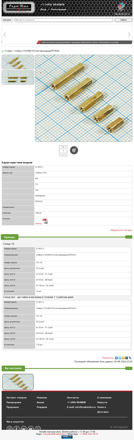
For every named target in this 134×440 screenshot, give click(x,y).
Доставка (103, 412)
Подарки (42, 407)
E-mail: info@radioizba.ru (81, 407)
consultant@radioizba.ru (55, 434)
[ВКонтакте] (116, 357)
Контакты (73, 397)
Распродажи (14, 402)
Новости (102, 402)
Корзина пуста (121, 13)
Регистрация (58, 9)
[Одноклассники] (123, 357)
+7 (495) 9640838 (52, 4)
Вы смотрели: (13, 368)
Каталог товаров (16, 397)
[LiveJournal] (130, 357)
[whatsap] (38, 429)
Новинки (42, 397)
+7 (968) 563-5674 (88, 434)
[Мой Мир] (126, 357)
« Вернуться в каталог (121, 230)
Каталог (7, 20)
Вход (43, 9)
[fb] (17, 429)
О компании (104, 397)
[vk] (24, 429)
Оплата (101, 407)
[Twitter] (120, 357)
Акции (40, 402)
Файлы (38, 223)
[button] (4, 34)
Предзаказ (13, 407)
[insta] (10, 429)
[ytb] (31, 429)
